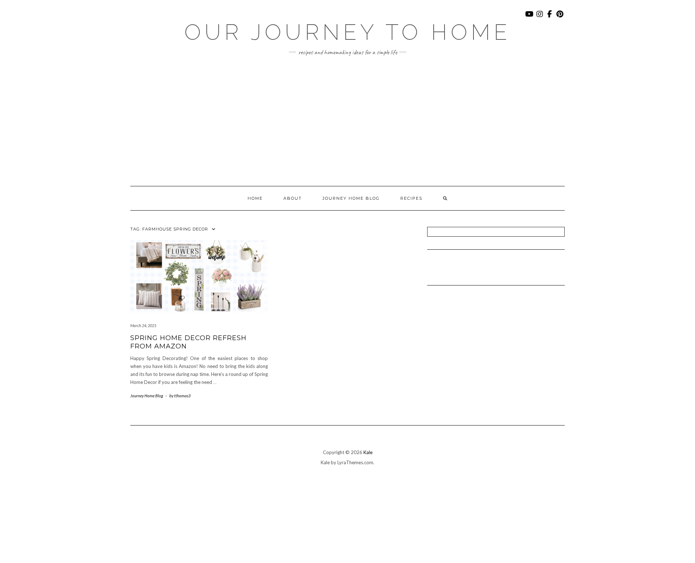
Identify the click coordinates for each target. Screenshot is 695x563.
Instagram (539, 17)
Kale (367, 452)
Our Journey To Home (347, 32)
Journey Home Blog (351, 198)
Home (255, 198)
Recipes (411, 198)
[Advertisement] (347, 121)
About (292, 198)
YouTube (529, 17)
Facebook (550, 17)
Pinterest (560, 17)
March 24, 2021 (143, 325)
